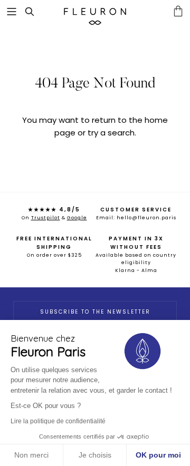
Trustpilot (45, 218)
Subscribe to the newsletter (95, 312)
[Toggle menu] (11, 11)
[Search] (34, 11)
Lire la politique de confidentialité (58, 421)
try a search (111, 132)
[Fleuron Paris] (95, 12)
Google (77, 218)
